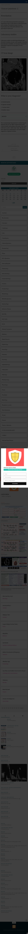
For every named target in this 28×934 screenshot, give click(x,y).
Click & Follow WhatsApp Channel (15, 469)
